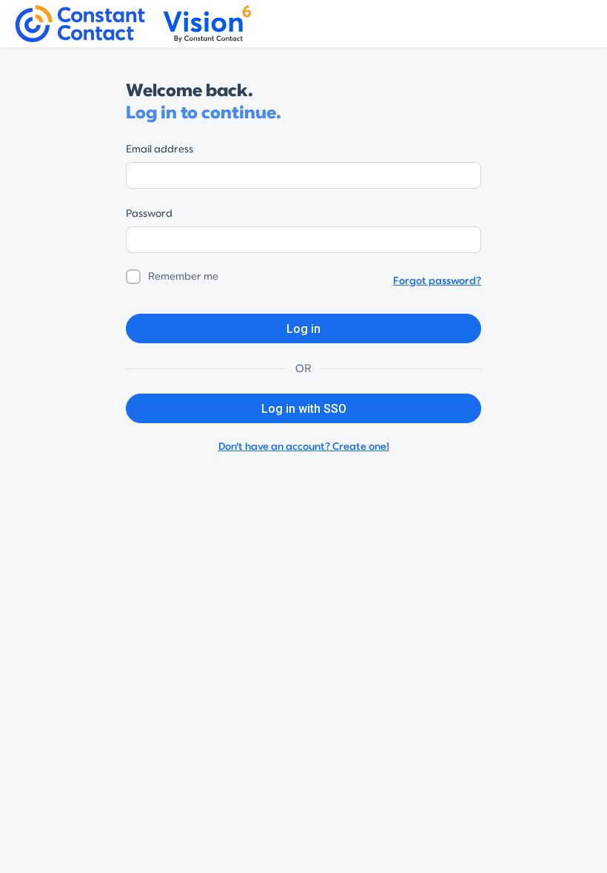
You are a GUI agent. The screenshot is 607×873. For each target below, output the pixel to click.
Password (149, 213)
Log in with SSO (303, 409)
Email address (159, 149)
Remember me (183, 276)
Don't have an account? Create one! (303, 446)
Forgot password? (437, 281)
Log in (303, 329)
